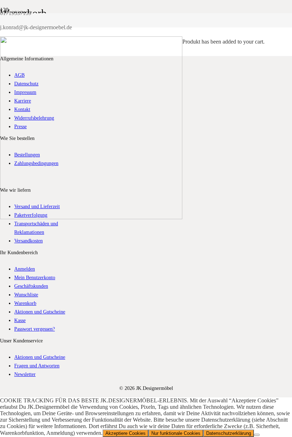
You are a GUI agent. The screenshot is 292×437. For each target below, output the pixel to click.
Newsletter (25, 374)
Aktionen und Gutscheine (39, 312)
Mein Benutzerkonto (34, 277)
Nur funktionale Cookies (175, 433)
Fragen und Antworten (36, 365)
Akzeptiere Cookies (125, 433)
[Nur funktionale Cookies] (257, 435)
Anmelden (24, 269)
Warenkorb (25, 303)
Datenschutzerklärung (228, 433)
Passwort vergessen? (34, 329)
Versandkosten (28, 240)
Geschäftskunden (31, 286)
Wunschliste (26, 294)
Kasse (20, 320)
